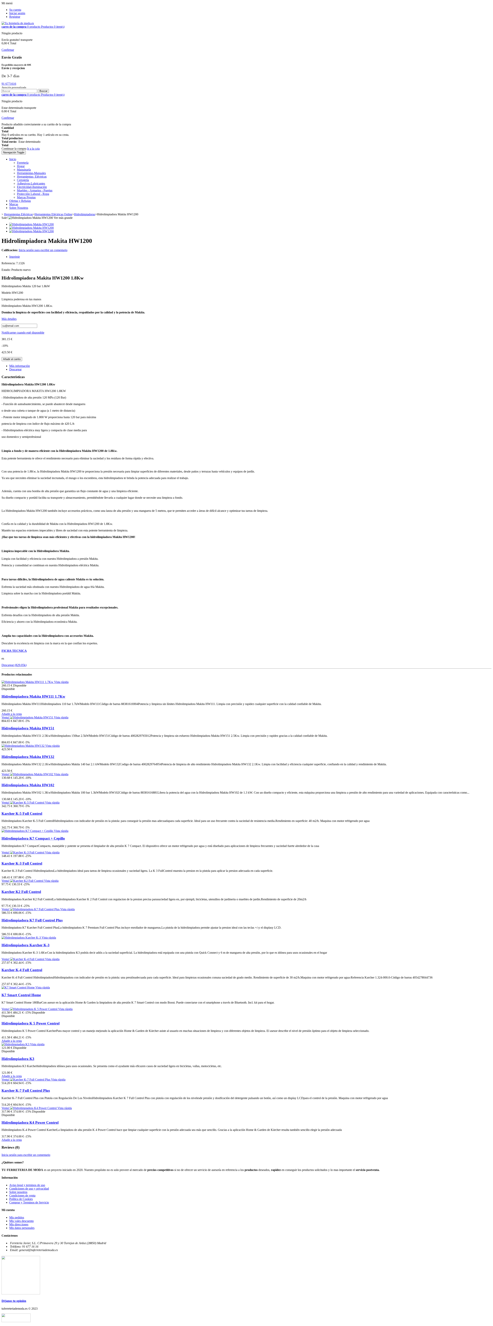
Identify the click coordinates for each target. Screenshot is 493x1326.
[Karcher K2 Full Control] (27, 880)
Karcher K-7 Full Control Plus (26, 1090)
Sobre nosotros (18, 1192)
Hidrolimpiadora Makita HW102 (28, 785)
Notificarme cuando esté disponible (23, 332)
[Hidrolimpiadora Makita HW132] (23, 745)
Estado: (6, 269)
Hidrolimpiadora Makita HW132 (28, 757)
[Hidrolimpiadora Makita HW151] (32, 717)
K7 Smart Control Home (21, 995)
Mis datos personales (21, 1227)
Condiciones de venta (22, 1195)
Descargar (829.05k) (14, 665)
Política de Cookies (21, 1199)
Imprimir (14, 256)
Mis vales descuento (21, 1221)
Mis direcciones (18, 1224)
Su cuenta (15, 9)
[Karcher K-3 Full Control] (27, 852)
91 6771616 (9, 83)
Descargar (15, 369)
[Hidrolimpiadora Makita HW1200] (31, 224)
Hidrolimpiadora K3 (18, 1059)
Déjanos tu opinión (14, 1301)
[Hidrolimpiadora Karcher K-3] (22, 937)
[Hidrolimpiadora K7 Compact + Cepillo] (28, 831)
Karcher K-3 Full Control (22, 863)
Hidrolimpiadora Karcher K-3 (25, 945)
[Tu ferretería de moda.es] (18, 23)
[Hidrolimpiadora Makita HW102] (32, 774)
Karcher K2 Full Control (21, 892)
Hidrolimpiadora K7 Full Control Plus (32, 920)
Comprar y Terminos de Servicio (29, 1202)
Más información (19, 366)
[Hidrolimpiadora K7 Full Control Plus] (35, 909)
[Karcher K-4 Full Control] (27, 959)
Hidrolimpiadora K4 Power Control (30, 1122)
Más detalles (9, 319)
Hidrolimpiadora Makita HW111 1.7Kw (33, 696)
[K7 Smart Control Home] (18, 987)
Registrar (14, 16)
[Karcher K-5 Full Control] (27, 802)
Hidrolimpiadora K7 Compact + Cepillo (33, 838)
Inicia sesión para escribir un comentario (43, 250)
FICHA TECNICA (14, 650)
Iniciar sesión (17, 13)
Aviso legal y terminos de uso (27, 1185)
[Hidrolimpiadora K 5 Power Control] (34, 1009)
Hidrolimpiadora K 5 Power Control (31, 1023)
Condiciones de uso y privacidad (29, 1188)
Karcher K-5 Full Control (22, 814)
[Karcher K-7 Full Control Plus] (30, 1079)
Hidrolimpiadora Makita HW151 (28, 728)
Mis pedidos (16, 1217)
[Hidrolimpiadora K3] (16, 1044)
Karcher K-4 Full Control (22, 970)
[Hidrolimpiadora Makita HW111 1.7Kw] (28, 682)
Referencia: (9, 263)
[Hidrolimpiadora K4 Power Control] (33, 1108)
